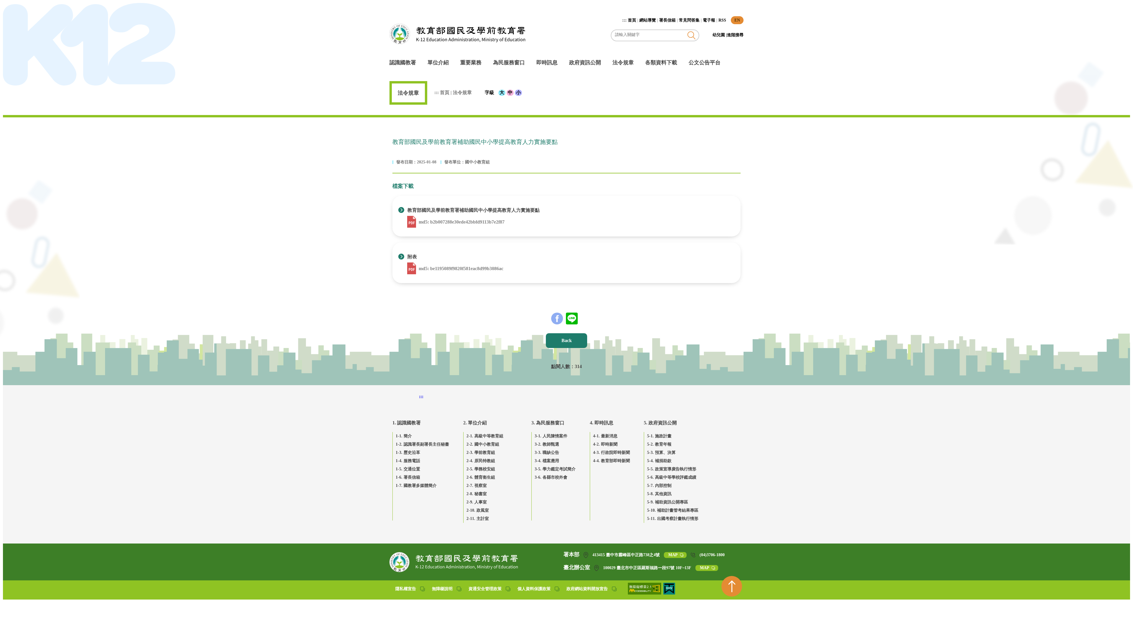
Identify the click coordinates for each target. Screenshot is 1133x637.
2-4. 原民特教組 (480, 461)
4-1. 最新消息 (605, 436)
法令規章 (623, 62)
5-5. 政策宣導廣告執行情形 (671, 469)
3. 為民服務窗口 (547, 422)
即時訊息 (547, 62)
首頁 (632, 20)
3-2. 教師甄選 (547, 444)
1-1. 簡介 (404, 436)
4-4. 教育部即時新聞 (611, 461)
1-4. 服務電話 (408, 461)
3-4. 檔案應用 (547, 461)
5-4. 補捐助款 (659, 461)
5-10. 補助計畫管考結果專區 (672, 510)
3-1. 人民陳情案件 (551, 436)
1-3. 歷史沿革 (408, 452)
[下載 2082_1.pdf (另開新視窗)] (412, 268)
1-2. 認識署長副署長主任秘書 (422, 444)
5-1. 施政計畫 (659, 436)
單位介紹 (438, 62)
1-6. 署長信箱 (408, 477)
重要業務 (471, 62)
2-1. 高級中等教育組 (484, 436)
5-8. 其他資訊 (659, 494)
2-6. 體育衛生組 (480, 477)
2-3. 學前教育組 (480, 452)
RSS (722, 20)
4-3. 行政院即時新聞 (611, 452)
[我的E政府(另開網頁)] (669, 592)
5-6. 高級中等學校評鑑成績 (671, 477)
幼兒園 (719, 35)
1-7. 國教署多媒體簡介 (416, 485)
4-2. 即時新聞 (605, 444)
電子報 (709, 20)
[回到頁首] (731, 586)
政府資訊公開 (585, 62)
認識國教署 (402, 62)
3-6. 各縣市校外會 (551, 477)
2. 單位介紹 (475, 422)
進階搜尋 (735, 35)
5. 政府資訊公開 (660, 422)
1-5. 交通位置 (408, 469)
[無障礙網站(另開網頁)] (645, 592)
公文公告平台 (705, 62)
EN (737, 20)
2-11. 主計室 (477, 518)
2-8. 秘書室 (476, 494)
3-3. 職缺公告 (547, 452)
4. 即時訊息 (601, 422)
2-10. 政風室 (477, 510)
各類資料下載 (661, 62)
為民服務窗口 (509, 62)
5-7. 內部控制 (659, 485)
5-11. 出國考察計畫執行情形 (672, 518)
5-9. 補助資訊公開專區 (667, 502)
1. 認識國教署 (406, 422)
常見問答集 (689, 20)
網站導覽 (647, 20)
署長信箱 (667, 20)
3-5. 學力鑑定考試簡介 (555, 469)
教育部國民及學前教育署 (457, 34)
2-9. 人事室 (476, 502)
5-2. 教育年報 (659, 444)
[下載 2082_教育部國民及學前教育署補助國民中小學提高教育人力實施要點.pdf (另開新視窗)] (412, 221)
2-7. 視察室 (476, 485)
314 (578, 366)
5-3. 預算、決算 (661, 452)
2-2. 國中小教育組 (482, 444)
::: (625, 20)
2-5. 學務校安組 (480, 469)
